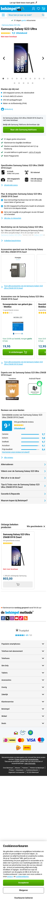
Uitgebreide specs (11, 185)
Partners (25, 768)
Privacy (11, 770)
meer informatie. (30, 763)
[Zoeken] (43, 15)
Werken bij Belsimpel (37, 768)
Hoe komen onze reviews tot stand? (16, 452)
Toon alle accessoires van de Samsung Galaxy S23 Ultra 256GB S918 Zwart (23, 287)
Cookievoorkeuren (32, 770)
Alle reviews (8, 457)
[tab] (3, 78)
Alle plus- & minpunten (12, 218)
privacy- (10, 876)
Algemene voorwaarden (17, 772)
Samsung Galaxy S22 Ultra (11, 235)
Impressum (20, 770)
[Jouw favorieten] (38, 9)
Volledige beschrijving (12, 241)
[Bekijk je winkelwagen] (43, 9)
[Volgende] (42, 58)
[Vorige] (4, 58)
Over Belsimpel (8, 768)
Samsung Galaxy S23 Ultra (11, 25)
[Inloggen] (33, 9)
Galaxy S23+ (6, 237)
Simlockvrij (9, 109)
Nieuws (17, 768)
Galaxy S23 (38, 235)
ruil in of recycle (35, 152)
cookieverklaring (22, 876)
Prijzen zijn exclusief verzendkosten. (27, 759)
